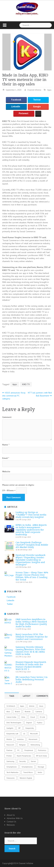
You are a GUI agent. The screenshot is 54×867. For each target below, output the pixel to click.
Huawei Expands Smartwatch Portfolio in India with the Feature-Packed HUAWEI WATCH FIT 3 (31, 665)
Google (37, 106)
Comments (42, 696)
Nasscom (10, 745)
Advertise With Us (15, 818)
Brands (27, 711)
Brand (17, 711)
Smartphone (11, 767)
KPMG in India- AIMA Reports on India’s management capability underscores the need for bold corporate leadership (31, 530)
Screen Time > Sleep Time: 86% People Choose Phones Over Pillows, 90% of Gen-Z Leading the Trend (32, 576)
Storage (41, 767)
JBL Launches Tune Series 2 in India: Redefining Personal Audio (32, 679)
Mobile (9, 739)
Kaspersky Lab (12, 733)
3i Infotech (10, 706)
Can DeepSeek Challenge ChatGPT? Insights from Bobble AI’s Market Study (32, 544)
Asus (41, 706)
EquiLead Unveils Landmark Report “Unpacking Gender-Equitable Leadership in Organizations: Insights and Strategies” (30, 560)
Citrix (23, 717)
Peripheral (28, 750)
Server (33, 761)
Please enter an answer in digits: (18, 485)
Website (6, 471)
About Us (11, 815)
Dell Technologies (13, 722)
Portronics (42, 750)
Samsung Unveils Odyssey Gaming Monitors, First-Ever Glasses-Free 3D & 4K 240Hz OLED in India (30, 650)
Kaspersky (30, 728)
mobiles (20, 739)
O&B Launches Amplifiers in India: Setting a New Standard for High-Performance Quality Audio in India (31, 623)
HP (19, 728)
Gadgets (9, 728)
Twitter (37, 100)
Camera (38, 711)
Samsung (10, 761)
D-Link (42, 717)
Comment (7, 417)
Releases (11, 824)
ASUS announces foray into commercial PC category (13, 395)
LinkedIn (15, 106)
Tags (11, 696)
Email (5, 458)
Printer (9, 756)
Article (31, 706)
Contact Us (11, 821)
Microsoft (34, 733)
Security (22, 761)
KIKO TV (26, 384)
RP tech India (41, 756)
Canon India (11, 717)
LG (24, 733)
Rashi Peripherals (24, 756)
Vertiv (40, 772)
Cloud (32, 717)
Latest (26, 696)
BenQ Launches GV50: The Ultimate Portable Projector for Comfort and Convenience (32, 636)
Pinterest (23, 113)
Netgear (22, 745)
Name (5, 444)
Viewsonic (10, 778)
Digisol (29, 722)
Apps (49, 90)
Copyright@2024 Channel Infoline (17, 863)
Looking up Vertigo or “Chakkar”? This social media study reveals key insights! (31, 514)
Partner (9, 750)
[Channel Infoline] (27, 8)
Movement (33, 739)
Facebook (16, 100)
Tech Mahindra (12, 772)
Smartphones (27, 767)
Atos (8, 711)
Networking (35, 745)
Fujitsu (39, 722)
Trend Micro (28, 772)
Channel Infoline (34, 90)
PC (18, 750)
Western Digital (26, 778)
